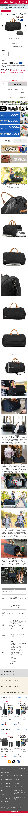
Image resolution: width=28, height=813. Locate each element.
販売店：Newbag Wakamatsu (19, 44)
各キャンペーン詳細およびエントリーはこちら (13, 72)
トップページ (4, 5)
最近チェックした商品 (6, 775)
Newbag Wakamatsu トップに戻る (17, 89)
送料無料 (3, 674)
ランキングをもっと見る (22, 697)
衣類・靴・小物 (12, 5)
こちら (19, 808)
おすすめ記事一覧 (5, 787)
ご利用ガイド (4, 801)
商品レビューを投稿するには (18, 98)
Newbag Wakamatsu (12, 674)
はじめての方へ (18, 779)
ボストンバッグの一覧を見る (18, 92)
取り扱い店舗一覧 (5, 783)
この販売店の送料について (19, 46)
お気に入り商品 (5, 772)
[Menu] (2, 2)
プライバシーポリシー (19, 787)
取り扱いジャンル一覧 (6, 779)
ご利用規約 (16, 783)
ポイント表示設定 (5, 798)
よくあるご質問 (18, 775)
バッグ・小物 (22, 5)
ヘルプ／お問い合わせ (19, 768)
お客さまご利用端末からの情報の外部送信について (19, 792)
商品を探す (4, 768)
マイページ (4, 794)
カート (3, 790)
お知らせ (16, 772)
